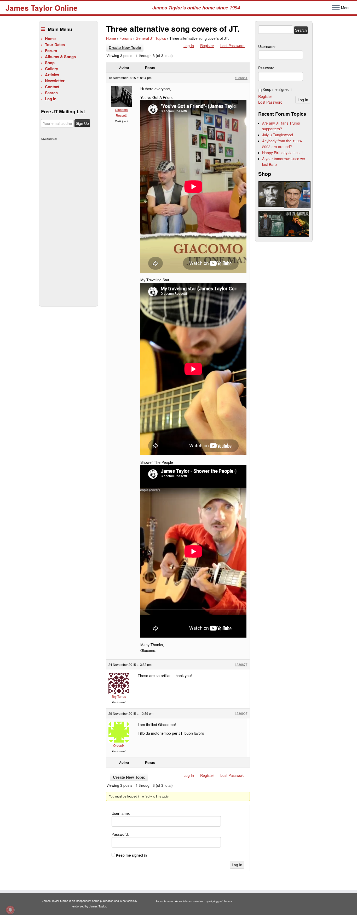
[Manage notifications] (10, 910)
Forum (51, 50)
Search (51, 93)
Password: (120, 834)
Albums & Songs (60, 56)
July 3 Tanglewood (277, 134)
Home (50, 38)
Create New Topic (125, 47)
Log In (50, 99)
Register (207, 45)
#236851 (241, 77)
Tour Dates (55, 44)
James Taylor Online (41, 8)
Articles (52, 74)
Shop (50, 62)
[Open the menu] (336, 8)
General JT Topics (151, 38)
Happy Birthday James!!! (282, 152)
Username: (121, 813)
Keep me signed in (131, 855)
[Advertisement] (68, 220)
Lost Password (232, 45)
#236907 (241, 713)
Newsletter (55, 80)
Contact (52, 87)
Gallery (51, 68)
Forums (125, 38)
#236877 (241, 664)
